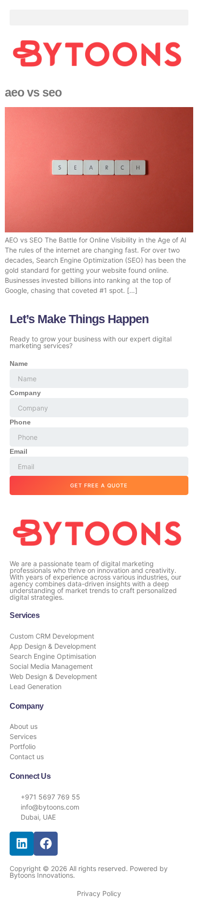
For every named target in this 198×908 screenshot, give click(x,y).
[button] (99, 17)
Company (25, 393)
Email (18, 451)
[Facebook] (46, 844)
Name (19, 363)
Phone (20, 422)
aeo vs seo (33, 92)
